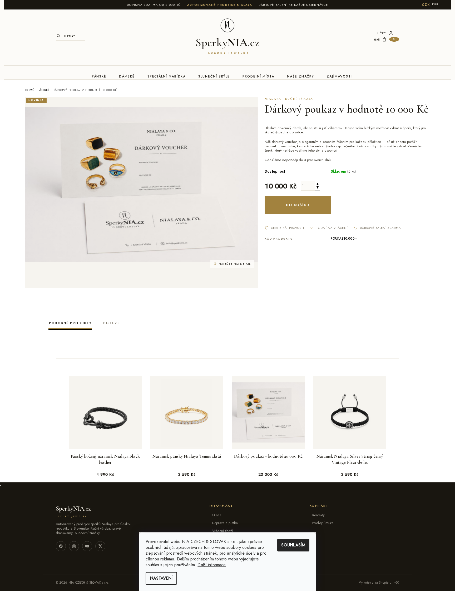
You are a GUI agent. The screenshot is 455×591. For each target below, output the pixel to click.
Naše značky (300, 76)
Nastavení (161, 578)
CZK (426, 4)
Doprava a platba (225, 522)
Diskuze (111, 323)
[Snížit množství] (317, 188)
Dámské (127, 76)
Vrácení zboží (222, 530)
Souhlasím (293, 545)
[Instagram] (74, 546)
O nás (216, 514)
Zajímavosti (339, 76)
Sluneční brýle (214, 76)
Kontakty (318, 514)
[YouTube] (87, 546)
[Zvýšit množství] (317, 183)
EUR (435, 4)
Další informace (211, 565)
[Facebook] (61, 546)
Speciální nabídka (166, 76)
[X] (100, 546)
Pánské (99, 76)
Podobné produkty (70, 323)
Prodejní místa (258, 76)
